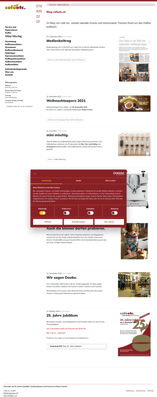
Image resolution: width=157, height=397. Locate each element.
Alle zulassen (109, 222)
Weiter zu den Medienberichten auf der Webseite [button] (66, 60)
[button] (134, 59)
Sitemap (150, 391)
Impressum (130, 391)
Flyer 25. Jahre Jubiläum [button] (65, 346)
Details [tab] (78, 181)
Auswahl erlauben (78, 222)
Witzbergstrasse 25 (11, 393)
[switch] (66, 213)
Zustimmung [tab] (46, 181)
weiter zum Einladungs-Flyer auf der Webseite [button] (65, 120)
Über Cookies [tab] (110, 181)
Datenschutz (140, 391)
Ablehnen (47, 222)
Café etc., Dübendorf (55, 333)
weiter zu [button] (57, 159)
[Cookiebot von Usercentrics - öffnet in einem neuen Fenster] (115, 173)
